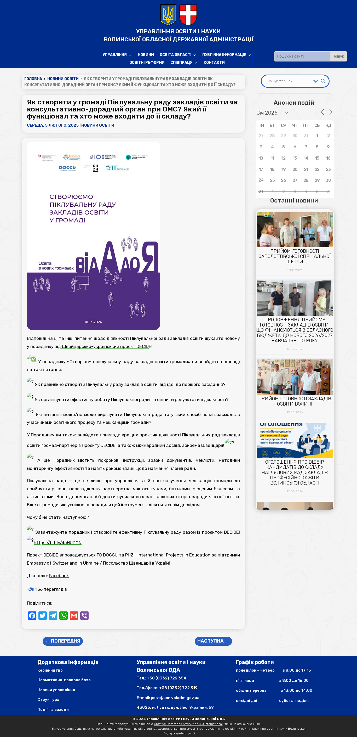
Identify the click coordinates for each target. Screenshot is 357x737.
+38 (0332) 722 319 (178, 687)
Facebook (59, 575)
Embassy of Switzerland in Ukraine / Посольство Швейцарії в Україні (98, 563)
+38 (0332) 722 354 (166, 678)
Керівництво (50, 670)
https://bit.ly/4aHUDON (58, 542)
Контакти (214, 63)
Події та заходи (53, 709)
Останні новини (294, 200)
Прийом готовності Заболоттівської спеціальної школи (295, 256)
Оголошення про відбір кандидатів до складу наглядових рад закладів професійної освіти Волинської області (295, 472)
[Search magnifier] (323, 81)
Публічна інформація (224, 55)
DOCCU (110, 555)
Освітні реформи (147, 63)
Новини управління (56, 690)
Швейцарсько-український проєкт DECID (105, 346)
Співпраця (181, 63)
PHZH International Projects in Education (167, 555)
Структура (48, 699)
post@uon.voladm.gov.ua (175, 697)
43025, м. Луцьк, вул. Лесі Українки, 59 (175, 707)
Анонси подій (294, 102)
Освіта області (175, 55)
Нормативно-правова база (64, 680)
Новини (146, 55)
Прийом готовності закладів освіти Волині (294, 401)
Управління (114, 55)
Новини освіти (97, 125)
